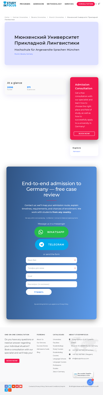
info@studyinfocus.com (80, 358)
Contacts (32, 386)
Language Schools (59, 359)
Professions (57, 365)
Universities (57, 339)
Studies (55, 368)
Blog (38, 352)
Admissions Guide (43, 349)
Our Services (41, 343)
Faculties (56, 343)
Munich (17, 54)
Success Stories (42, 346)
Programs (25, 4)
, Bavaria (23, 54)
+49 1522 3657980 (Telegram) (82, 354)
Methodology (54, 4)
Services (69, 4)
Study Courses (58, 349)
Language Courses (59, 362)
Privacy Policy (64, 304)
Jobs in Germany (59, 372)
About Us (40, 339)
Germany (29, 54)
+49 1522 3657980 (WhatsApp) (82, 350)
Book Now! (84, 134)
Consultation (86, 4)
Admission (38, 4)
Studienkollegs (58, 346)
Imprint (62, 386)
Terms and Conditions (52, 386)
